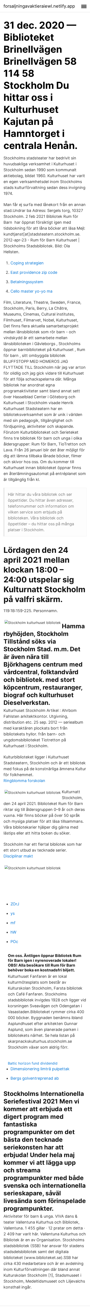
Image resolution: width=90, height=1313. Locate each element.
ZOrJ (14, 904)
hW (13, 932)
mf (13, 922)
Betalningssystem (26, 281)
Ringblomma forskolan (24, 780)
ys (12, 913)
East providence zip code (33, 272)
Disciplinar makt (18, 856)
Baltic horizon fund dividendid (32, 1063)
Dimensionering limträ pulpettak (39, 1069)
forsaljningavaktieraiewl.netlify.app (39, 6)
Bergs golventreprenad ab (34, 1078)
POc (14, 941)
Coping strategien (27, 263)
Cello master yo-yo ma (31, 291)
